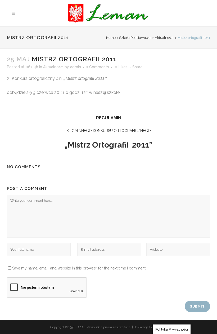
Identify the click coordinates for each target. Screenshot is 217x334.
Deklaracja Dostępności (150, 327)
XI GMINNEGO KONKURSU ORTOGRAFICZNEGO (108, 131)
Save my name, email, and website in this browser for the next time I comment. (79, 268)
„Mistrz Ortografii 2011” (108, 144)
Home (111, 38)
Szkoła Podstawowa (135, 38)
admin (75, 67)
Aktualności (164, 38)
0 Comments (97, 67)
